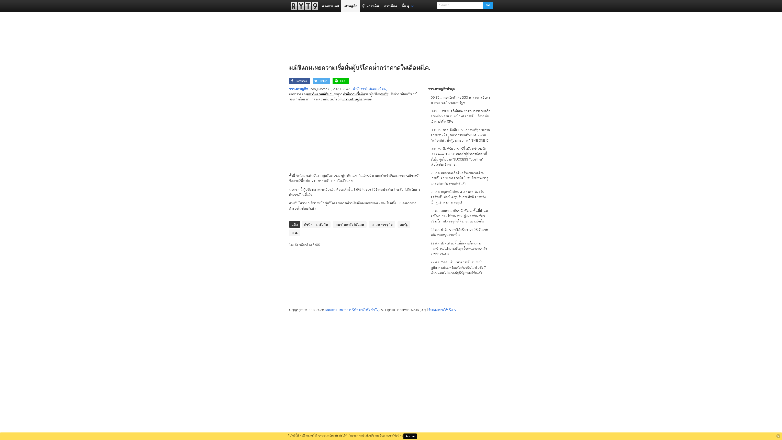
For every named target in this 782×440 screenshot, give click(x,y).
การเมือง (390, 6)
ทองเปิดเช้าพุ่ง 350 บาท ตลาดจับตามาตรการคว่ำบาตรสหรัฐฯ (460, 100)
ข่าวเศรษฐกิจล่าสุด (441, 89)
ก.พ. (295, 233)
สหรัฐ (384, 94)
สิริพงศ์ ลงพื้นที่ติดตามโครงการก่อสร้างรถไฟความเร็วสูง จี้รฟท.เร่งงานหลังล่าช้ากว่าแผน (459, 248)
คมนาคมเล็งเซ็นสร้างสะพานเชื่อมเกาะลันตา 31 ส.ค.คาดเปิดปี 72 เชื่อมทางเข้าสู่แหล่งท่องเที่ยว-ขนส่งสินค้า (459, 178)
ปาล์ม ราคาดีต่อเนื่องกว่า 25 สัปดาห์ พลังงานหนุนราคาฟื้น (459, 232)
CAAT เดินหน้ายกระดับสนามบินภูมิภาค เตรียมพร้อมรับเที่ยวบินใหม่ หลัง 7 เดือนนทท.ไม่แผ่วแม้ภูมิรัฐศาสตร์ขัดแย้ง (458, 267)
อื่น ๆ (405, 6)
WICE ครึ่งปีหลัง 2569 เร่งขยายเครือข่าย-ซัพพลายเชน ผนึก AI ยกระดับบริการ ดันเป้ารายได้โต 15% (460, 116)
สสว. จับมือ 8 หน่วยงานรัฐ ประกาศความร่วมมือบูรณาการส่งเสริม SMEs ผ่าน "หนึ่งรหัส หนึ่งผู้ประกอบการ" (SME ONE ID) (460, 135)
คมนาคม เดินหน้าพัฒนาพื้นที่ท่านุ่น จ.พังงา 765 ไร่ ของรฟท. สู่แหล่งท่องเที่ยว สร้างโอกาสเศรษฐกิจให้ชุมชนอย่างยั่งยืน (459, 216)
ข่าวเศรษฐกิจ (298, 89)
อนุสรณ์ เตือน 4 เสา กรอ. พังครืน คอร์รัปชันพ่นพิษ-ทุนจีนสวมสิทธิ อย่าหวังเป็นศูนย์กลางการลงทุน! (458, 197)
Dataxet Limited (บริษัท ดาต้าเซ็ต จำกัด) (352, 310)
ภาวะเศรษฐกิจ (352, 99)
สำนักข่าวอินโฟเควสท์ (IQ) (370, 89)
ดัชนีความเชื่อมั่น (354, 94)
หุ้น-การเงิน (370, 6)
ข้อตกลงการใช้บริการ (442, 310)
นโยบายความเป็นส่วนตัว (361, 435)
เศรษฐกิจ (350, 6)
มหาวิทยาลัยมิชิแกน (320, 94)
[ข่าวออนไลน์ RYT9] (303, 6)
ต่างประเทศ (330, 6)
